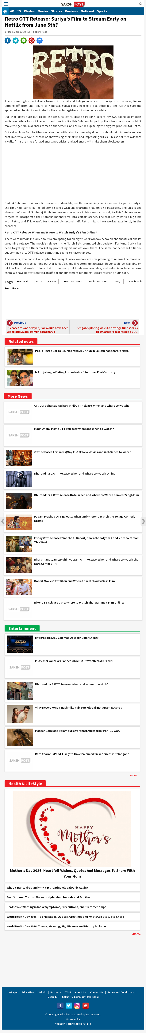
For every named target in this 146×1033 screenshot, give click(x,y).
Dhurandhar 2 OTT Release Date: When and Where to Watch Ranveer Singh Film (86, 495)
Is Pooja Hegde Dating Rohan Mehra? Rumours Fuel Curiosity (75, 372)
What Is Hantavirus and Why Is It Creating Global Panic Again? (47, 887)
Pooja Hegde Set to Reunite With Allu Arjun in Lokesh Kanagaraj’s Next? (82, 351)
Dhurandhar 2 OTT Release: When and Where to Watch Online (74, 473)
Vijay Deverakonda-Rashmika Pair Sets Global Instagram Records (78, 707)
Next (143, 521)
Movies (43, 11)
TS (19, 11)
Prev (3, 521)
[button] (6, 4)
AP (12, 11)
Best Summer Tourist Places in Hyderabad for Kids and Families (48, 897)
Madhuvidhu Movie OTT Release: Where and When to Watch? (74, 429)
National (87, 11)
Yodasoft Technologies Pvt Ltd (73, 1023)
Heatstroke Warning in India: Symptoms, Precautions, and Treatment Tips (56, 907)
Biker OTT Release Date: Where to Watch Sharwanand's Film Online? (79, 602)
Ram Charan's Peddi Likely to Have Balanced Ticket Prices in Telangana (82, 754)
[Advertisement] (73, 172)
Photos (29, 11)
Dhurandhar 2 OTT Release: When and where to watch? (71, 684)
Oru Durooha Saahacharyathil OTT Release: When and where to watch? (81, 405)
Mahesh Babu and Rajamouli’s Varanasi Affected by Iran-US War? (77, 731)
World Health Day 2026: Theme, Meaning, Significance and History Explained (57, 926)
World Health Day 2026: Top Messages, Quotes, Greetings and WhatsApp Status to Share (65, 916)
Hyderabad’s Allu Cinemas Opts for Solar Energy (66, 638)
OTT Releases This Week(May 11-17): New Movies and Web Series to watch (82, 452)
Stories (56, 11)
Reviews (71, 11)
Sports (102, 11)
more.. (134, 775)
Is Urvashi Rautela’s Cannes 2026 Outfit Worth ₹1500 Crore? (74, 661)
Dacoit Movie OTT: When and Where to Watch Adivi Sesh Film (74, 581)
